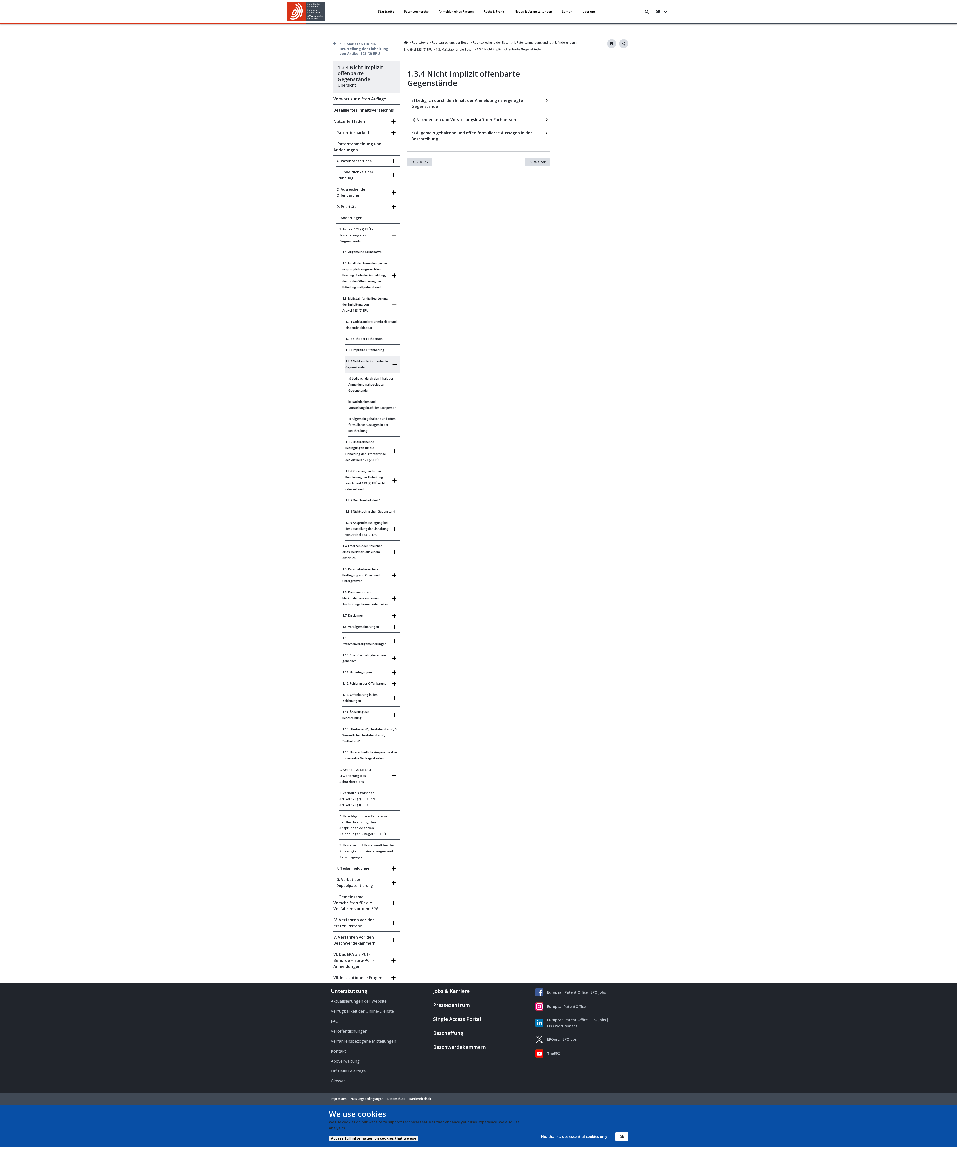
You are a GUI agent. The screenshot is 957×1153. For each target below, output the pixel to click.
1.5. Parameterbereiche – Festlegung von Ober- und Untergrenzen (361, 575)
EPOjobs (570, 1039)
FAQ (334, 1021)
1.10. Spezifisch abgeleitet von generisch (364, 658)
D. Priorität (346, 206)
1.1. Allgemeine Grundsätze (362, 252)
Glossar (338, 1081)
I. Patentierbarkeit (351, 132)
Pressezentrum (451, 1005)
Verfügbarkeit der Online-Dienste (362, 1011)
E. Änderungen (565, 42)
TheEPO (553, 1053)
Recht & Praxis (494, 11)
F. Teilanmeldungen (354, 868)
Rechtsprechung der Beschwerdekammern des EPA (450, 42)
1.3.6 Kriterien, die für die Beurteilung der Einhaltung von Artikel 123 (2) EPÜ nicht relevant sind (365, 480)
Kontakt (338, 1051)
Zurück (422, 162)
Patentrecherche (416, 11)
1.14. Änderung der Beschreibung (355, 715)
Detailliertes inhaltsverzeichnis (363, 110)
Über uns (589, 11)
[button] (326, 12)
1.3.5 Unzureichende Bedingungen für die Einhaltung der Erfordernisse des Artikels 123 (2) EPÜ (365, 451)
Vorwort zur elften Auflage (359, 99)
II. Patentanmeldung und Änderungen (532, 42)
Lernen (567, 11)
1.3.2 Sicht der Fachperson (364, 339)
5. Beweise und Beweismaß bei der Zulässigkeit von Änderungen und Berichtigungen (366, 851)
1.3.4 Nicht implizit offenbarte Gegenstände (366, 364)
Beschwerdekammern (459, 1047)
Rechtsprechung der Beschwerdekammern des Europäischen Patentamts (491, 42)
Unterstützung (349, 991)
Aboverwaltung (345, 1061)
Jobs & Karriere (451, 991)
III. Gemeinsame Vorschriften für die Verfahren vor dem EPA (356, 902)
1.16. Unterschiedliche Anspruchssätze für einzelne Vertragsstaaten (369, 755)
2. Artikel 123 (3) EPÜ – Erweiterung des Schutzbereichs (356, 775)
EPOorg (553, 1039)
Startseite (386, 11)
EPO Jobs (598, 992)
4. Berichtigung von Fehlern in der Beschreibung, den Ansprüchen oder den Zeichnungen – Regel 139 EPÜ (363, 825)
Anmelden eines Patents (456, 11)
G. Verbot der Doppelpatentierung (354, 882)
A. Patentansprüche (354, 161)
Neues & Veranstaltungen (533, 11)
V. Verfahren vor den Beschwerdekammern (354, 940)
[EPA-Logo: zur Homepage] (306, 11)
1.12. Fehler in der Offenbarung (364, 683)
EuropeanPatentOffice (566, 1006)
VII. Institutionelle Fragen (357, 977)
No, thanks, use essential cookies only (574, 1136)
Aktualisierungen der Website (359, 1001)
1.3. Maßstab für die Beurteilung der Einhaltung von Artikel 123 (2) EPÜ (364, 49)
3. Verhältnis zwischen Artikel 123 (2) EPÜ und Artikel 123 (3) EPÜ (357, 799)
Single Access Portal (457, 1019)
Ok (621, 1136)
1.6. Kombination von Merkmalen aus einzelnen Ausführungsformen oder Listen (365, 598)
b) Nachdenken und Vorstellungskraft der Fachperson (372, 405)
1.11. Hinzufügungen (357, 672)
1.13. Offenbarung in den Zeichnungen (360, 698)
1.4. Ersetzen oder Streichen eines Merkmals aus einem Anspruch (362, 552)
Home (406, 43)
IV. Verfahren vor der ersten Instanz (353, 923)
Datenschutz (396, 1099)
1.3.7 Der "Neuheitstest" (362, 500)
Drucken (611, 43)
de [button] (658, 11)
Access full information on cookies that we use (373, 1138)
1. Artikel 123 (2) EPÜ (418, 49)
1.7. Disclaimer (352, 615)
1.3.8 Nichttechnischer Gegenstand (370, 511)
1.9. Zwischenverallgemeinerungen (364, 641)
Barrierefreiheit (420, 1099)
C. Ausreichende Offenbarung (350, 192)
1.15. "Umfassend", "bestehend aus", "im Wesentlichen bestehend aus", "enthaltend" (370, 735)
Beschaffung (448, 1033)
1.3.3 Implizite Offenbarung (364, 350)
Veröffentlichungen (349, 1031)
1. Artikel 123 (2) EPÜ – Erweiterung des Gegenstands (356, 235)
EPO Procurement (562, 1026)
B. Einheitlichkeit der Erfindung (354, 175)
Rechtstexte (420, 42)
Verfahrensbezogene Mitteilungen (363, 1041)
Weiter (540, 162)
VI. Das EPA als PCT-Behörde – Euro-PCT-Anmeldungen (353, 960)
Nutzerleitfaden (349, 121)
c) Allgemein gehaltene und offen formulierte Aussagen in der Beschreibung (372, 425)
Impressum (339, 1099)
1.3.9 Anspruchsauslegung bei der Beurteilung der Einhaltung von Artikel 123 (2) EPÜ (367, 529)
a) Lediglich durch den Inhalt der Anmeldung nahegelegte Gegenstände (370, 384)
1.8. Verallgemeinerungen (360, 627)
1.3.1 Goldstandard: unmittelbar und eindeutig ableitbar (371, 325)
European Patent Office (567, 992)
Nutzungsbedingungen (367, 1099)
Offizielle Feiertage (348, 1071)
